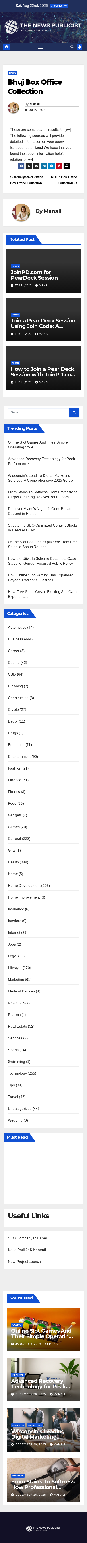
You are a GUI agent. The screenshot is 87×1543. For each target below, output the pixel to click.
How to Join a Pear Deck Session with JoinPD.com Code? (43, 374)
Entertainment (19, 756)
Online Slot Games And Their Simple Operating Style (41, 1336)
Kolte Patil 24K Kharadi (27, 1250)
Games (14, 827)
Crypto (13, 709)
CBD (12, 674)
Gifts (11, 850)
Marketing (16, 979)
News (12, 73)
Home (13, 874)
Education (16, 745)
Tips (11, 1085)
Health (13, 862)
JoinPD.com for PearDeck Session (34, 275)
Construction (18, 698)
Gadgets (15, 815)
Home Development (24, 886)
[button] (72, 47)
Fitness (14, 792)
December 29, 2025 (31, 1444)
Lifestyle (15, 968)
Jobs (12, 944)
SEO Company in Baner (27, 1238)
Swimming (16, 1062)
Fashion (14, 768)
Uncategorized (20, 1109)
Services (15, 1038)
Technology (17, 1073)
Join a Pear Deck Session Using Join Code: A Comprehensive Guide (43, 326)
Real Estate (17, 1026)
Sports (13, 1050)
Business (15, 639)
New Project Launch (24, 1262)
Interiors (14, 921)
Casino (14, 663)
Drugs (13, 733)
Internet (14, 932)
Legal (12, 956)
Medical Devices (21, 991)
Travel (13, 1097)
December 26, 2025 (31, 1494)
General (14, 839)
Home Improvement (24, 897)
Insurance (16, 909)
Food (12, 803)
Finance (14, 780)
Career (13, 651)
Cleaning (15, 686)
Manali (35, 104)
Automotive (17, 627)
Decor (13, 721)
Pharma (14, 1015)
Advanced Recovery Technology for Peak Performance (38, 1386)
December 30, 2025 (31, 1394)
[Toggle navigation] (40, 47)
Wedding (15, 1120)
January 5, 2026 (28, 1343)
